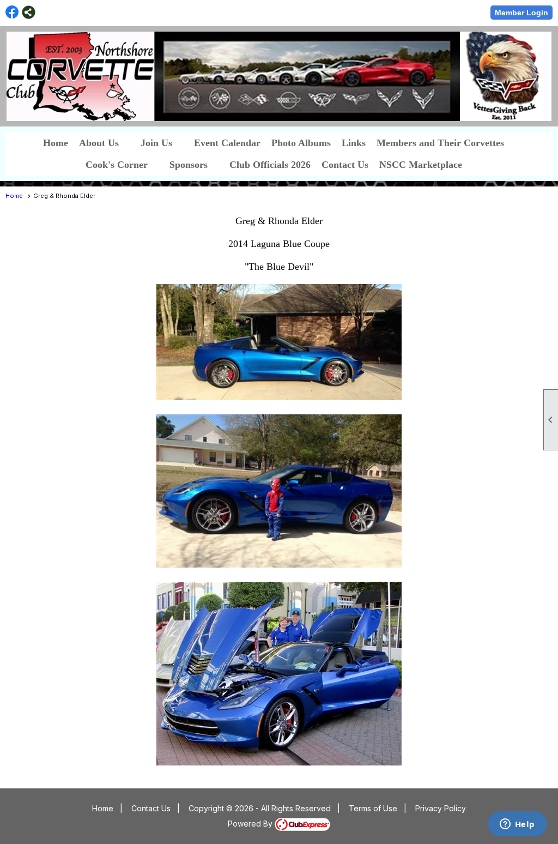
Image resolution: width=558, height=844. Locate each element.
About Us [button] (99, 142)
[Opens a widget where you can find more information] (517, 825)
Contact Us (345, 164)
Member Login (521, 12)
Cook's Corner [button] (117, 164)
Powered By (251, 823)
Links (354, 142)
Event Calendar (227, 142)
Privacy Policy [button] (440, 808)
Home (55, 142)
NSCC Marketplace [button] (420, 164)
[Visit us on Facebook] (12, 12)
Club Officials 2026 (270, 164)
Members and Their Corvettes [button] (440, 142)
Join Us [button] (156, 142)
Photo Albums (301, 142)
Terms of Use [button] (373, 808)
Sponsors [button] (188, 164)
